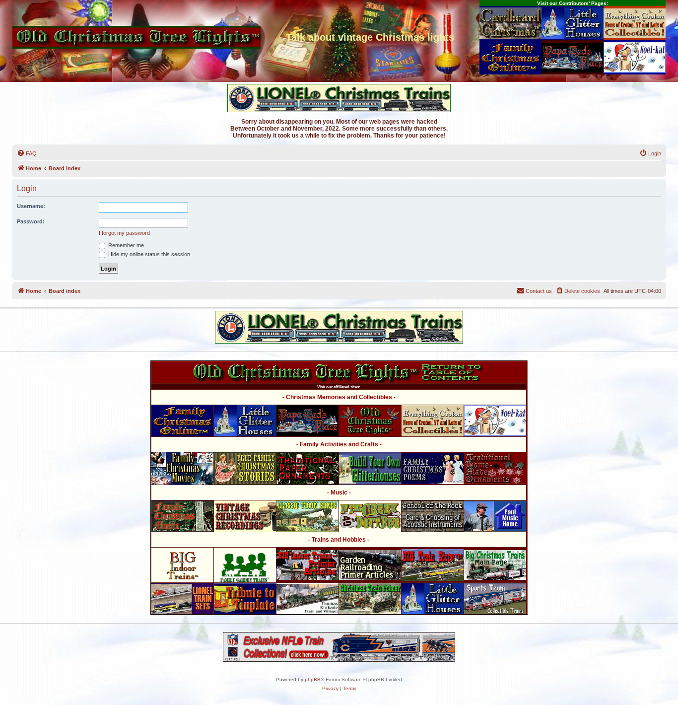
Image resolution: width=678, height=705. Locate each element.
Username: (31, 206)
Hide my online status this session (148, 254)
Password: (31, 221)
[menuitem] (27, 153)
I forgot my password (124, 233)
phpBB (313, 679)
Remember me (125, 245)
